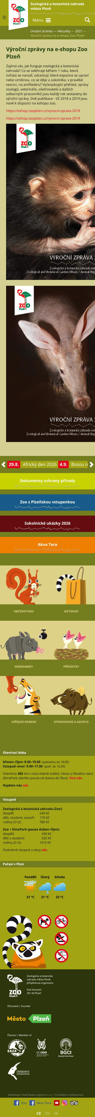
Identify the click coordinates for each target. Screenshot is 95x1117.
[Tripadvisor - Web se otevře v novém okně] (74, 1104)
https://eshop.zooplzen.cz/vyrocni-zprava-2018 (43, 111)
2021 (79, 31)
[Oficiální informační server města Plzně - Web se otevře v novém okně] (29, 1019)
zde (25, 785)
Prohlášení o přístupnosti (69, 1094)
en (47, 1113)
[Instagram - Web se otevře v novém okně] (64, 1104)
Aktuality (64, 31)
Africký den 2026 (40, 464)
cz (39, 1113)
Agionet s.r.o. (45, 1094)
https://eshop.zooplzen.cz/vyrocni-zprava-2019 (43, 118)
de (56, 1113)
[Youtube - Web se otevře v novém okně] (56, 1104)
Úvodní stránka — (43, 31)
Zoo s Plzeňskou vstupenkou (47, 502)
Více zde (75, 778)
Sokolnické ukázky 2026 (47, 523)
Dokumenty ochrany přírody (47, 480)
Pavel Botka (28, 1094)
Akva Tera (47, 544)
